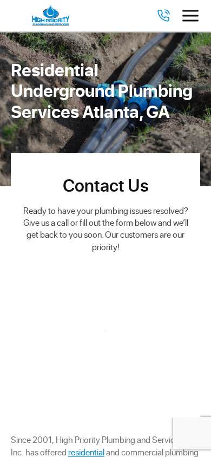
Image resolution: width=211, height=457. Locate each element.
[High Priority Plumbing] (51, 15)
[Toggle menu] (190, 15)
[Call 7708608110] (163, 16)
